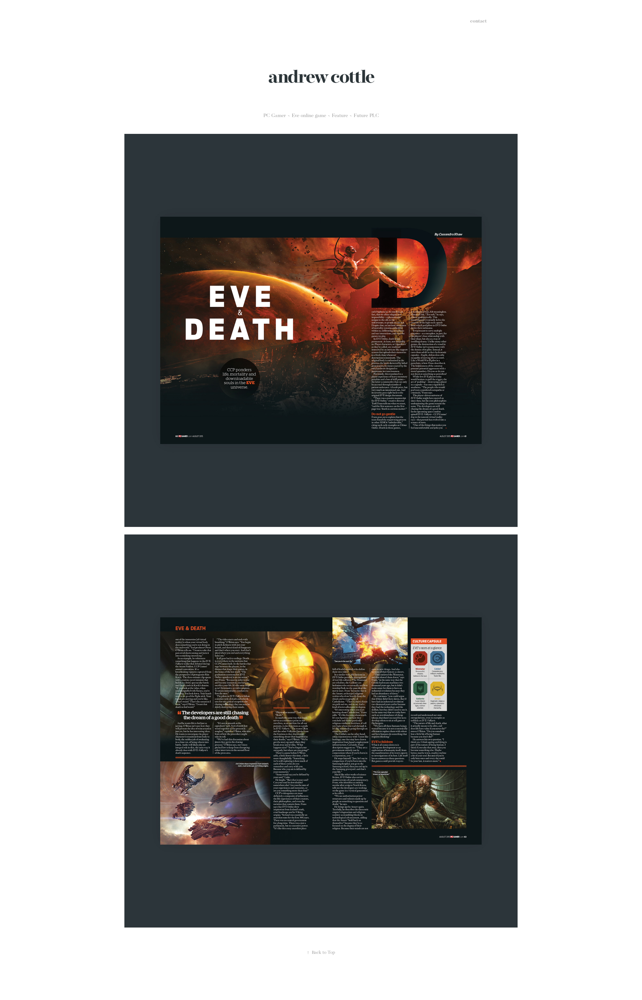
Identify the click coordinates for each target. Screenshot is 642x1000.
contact (478, 21)
